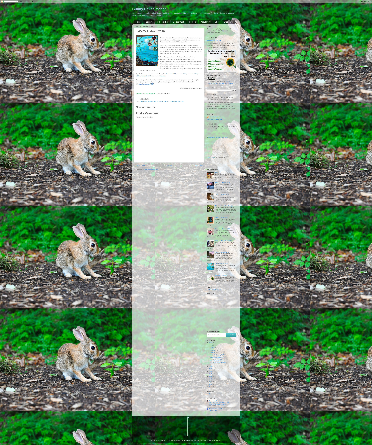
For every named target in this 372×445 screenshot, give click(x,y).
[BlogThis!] (142, 99)
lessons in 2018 (181, 74)
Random (148, 22)
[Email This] (141, 99)
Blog (138, 22)
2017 (210, 374)
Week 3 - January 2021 (222, 194)
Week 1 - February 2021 (222, 229)
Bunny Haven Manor (149, 9)
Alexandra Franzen (215, 401)
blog (145, 101)
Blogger (218, 440)
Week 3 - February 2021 (222, 182)
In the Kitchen (162, 22)
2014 (210, 381)
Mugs (216, 172)
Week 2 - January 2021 (222, 252)
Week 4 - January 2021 (222, 217)
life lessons (160, 101)
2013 (210, 384)
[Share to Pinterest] (148, 99)
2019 (210, 369)
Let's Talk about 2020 (221, 263)
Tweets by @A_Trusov (214, 289)
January (213, 352)
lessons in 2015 (146, 76)
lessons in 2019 (171, 74)
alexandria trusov (214, 117)
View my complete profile (214, 119)
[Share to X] (144, 99)
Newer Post (140, 166)
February (214, 350)
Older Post (198, 166)
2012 (210, 386)
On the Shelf (178, 22)
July (212, 345)
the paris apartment (215, 408)
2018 (210, 371)
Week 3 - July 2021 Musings (223, 240)
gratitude (150, 101)
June (212, 347)
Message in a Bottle (214, 40)
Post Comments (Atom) (151, 169)
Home (169, 166)
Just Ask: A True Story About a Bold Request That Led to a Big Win (219, 403)
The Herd (192, 22)
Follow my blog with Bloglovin (145, 93)
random (166, 101)
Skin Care (211, 157)
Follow (231, 335)
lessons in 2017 (192, 74)
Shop (217, 22)
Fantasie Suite (213, 410)
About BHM (206, 22)
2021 (210, 342)
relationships (173, 101)
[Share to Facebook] (146, 99)
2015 (210, 379)
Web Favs (228, 22)
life (155, 101)
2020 (142, 101)
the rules (162, 76)
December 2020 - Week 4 (218, 362)
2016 (210, 376)
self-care (180, 101)
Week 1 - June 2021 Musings (224, 205)
